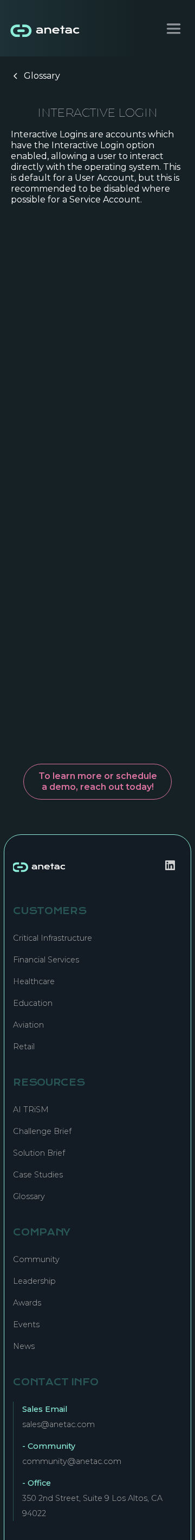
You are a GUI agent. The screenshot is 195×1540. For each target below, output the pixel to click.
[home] (43, 28)
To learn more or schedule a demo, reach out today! (97, 781)
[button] (173, 28)
